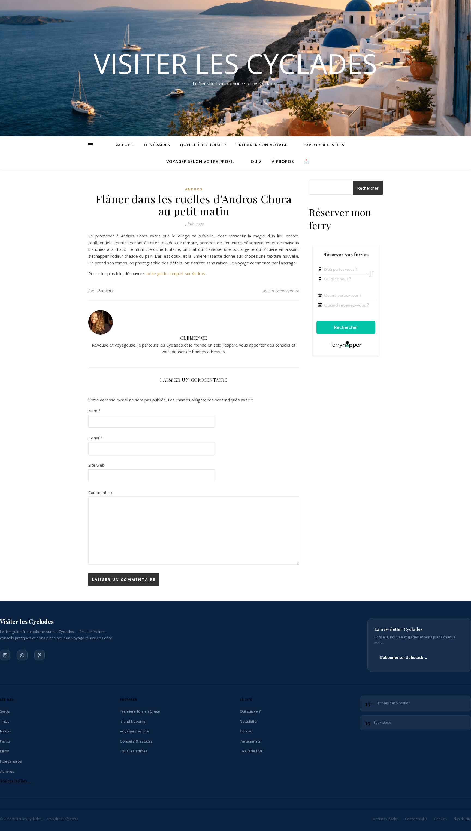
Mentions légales (385, 819)
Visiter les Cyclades (235, 63)
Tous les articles (133, 751)
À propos (283, 161)
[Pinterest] (39, 655)
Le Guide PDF (251, 751)
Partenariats (250, 741)
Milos (4, 751)
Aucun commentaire (281, 290)
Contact (246, 731)
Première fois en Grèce (140, 711)
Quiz (256, 161)
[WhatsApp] (22, 655)
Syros (5, 711)
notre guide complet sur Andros (175, 273)
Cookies (440, 819)
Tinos (4, 721)
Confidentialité (416, 819)
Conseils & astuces (136, 741)
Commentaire (101, 492)
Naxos (5, 731)
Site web (96, 465)
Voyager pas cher (135, 731)
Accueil (125, 144)
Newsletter (249, 721)
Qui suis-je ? (250, 711)
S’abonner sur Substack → (404, 657)
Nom (94, 410)
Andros (194, 189)
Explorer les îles (324, 144)
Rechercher (368, 188)
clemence (105, 290)
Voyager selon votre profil (200, 161)
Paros (5, 741)
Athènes (7, 771)
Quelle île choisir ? (203, 144)
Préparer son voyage (262, 144)
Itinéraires (157, 144)
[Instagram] (5, 655)
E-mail (95, 437)
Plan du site (462, 819)
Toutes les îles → (16, 781)
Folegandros (11, 761)
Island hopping (132, 721)
